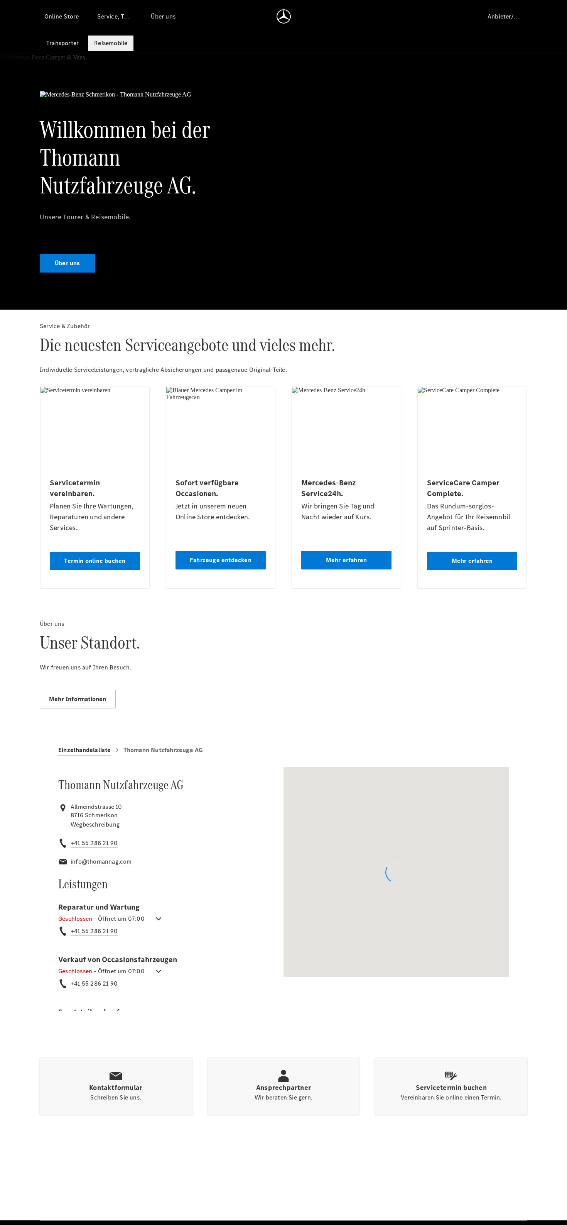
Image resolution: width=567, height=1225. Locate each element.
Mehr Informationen (77, 699)
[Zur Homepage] (283, 16)
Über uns (67, 263)
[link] (95, 824)
